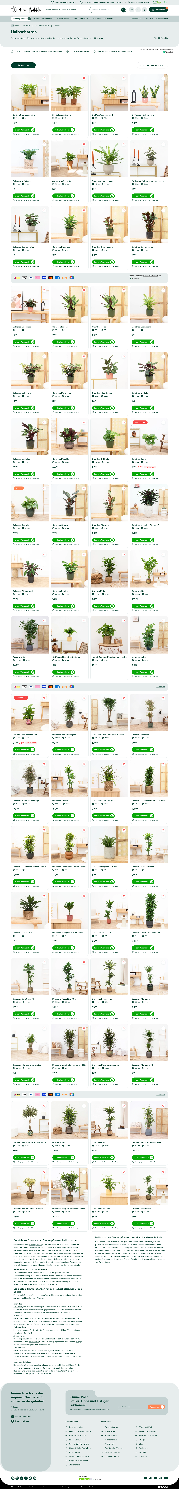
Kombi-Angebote (81, 19)
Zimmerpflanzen (20, 19)
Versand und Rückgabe (79, 1456)
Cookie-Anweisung (63, 1487)
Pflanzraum (109, 1444)
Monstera (18, 1362)
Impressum (75, 1487)
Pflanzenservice (76, 1427)
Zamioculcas (19, 1356)
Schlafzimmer (65, 1324)
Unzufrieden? (75, 1452)
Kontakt (149, 19)
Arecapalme (34, 1342)
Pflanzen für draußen (43, 19)
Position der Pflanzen (114, 1448)
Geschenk (97, 19)
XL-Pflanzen (110, 1431)
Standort (57, 25)
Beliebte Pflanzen (112, 1452)
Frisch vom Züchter (77, 1440)
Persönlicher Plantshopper (80, 1431)
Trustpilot (160, 687)
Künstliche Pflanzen (147, 1431)
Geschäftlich (136, 19)
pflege (78, 1342)
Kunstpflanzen (63, 19)
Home (16, 25)
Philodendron (48, 1330)
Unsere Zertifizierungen (79, 1444)
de (132, 10)
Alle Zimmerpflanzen (42, 25)
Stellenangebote (76, 1465)
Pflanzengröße (111, 1440)
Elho (141, 1444)
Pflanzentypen (111, 1435)
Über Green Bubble (77, 1435)
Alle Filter (25, 65)
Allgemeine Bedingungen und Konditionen (23, 1487)
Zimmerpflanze (35, 1245)
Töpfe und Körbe (146, 1427)
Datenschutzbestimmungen (46, 1487)
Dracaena (17, 1321)
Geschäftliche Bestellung (80, 1448)
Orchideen (18, 1307)
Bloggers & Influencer (78, 1461)
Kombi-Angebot (112, 1456)
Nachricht (143, 1456)
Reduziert (108, 19)
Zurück (27, 25)
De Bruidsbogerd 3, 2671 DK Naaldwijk (27, 1410)
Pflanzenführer (162, 19)
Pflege (142, 1440)
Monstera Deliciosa (25, 1365)
